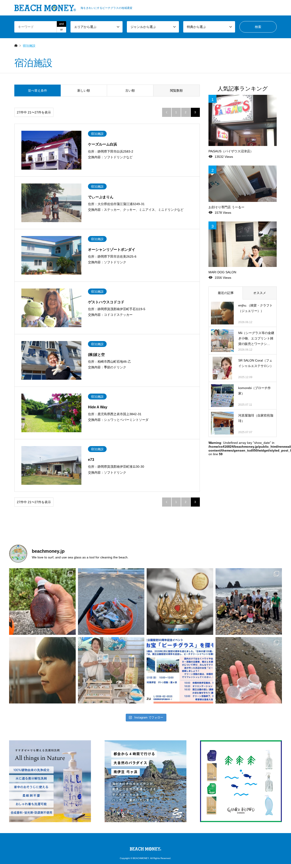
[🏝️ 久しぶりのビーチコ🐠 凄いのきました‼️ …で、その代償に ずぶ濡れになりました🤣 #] (249, 670)
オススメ (259, 293)
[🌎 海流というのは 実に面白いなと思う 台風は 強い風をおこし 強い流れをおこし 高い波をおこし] (111, 601)
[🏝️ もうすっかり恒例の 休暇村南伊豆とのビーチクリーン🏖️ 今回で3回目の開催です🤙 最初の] (180, 670)
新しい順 (83, 90)
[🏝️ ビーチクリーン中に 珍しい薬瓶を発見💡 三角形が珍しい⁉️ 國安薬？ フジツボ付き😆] (42, 601)
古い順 (130, 90)
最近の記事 (226, 293)
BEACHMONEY (141, 858)
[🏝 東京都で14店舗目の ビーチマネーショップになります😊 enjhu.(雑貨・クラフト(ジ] (42, 670)
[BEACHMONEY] (145, 847)
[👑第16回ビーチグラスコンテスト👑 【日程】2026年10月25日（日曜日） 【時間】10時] (180, 601)
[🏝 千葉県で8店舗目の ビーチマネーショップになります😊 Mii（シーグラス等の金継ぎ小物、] (111, 670)
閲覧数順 (176, 90)
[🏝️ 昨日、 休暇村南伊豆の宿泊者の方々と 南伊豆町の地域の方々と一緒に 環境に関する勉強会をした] (249, 601)
